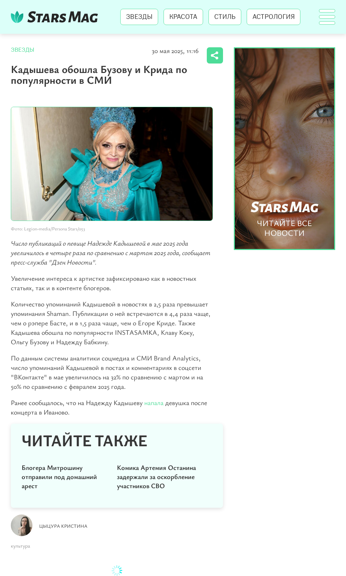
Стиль (225, 17)
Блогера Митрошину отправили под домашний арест (59, 476)
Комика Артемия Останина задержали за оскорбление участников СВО (156, 476)
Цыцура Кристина (63, 526)
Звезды (139, 17)
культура (20, 545)
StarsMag (56, 17)
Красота (183, 17)
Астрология (273, 17)
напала (154, 402)
